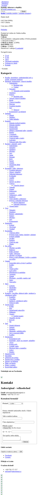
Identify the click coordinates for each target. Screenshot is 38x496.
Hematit (12, 157)
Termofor (12, 274)
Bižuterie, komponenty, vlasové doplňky (18, 81)
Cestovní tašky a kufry (16, 138)
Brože (11, 100)
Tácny (11, 342)
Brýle (11, 291)
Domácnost (9, 337)
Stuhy (11, 280)
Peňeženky (8, 223)
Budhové (12, 197)
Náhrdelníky (13, 83)
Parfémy (12, 240)
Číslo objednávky (8, 422)
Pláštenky (12, 312)
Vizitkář (12, 229)
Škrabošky (12, 288)
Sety (10, 108)
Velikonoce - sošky (15, 195)
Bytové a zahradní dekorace (18, 200)
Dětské (11, 115)
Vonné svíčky (13, 269)
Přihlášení (4, 4)
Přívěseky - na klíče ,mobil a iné (20, 278)
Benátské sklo (18, 85)
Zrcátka (11, 238)
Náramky (12, 89)
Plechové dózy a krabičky (17, 348)
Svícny (11, 180)
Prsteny (11, 95)
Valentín (12, 187)
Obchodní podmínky (12, 61)
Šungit (11, 161)
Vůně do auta (13, 242)
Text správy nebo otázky (11, 435)
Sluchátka (8, 356)
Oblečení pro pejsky (11, 358)
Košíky (11, 265)
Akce (7, 59)
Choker (16, 87)
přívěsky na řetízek (15, 255)
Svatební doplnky (15, 106)
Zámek (11, 276)
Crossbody (12, 134)
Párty (7, 284)
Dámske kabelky (14, 125)
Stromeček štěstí (14, 165)
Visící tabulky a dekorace (17, 199)
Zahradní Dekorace (20, 204)
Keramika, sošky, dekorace (14, 168)
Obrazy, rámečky (15, 172)
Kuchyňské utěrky (11, 367)
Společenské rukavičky (17, 310)
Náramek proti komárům (22, 91)
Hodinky (12, 329)
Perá (10, 267)
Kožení (11, 225)
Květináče (12, 176)
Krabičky (12, 297)
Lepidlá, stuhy (14, 346)
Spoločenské (13, 129)
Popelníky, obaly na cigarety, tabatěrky (22, 340)
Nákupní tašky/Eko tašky (17, 142)
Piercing (12, 104)
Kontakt (4, 5)
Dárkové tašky (14, 303)
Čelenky (12, 286)
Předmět (5, 403)
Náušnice (12, 93)
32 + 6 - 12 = (7, 432)
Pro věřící (8, 246)
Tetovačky (12, 282)
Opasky (11, 314)
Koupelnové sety (15, 339)
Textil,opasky (9, 305)
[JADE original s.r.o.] (8, 9)
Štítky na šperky (10, 363)
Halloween (13, 191)
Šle (10, 322)
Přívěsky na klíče (15, 248)
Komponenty (13, 221)
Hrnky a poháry (10, 365)
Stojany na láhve (14, 182)
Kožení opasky (19, 316)
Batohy (11, 132)
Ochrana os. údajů (11, 63)
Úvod (7, 56)
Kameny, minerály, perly (13, 144)
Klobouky (12, 289)
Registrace (5, 2)
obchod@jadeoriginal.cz (13, 471)
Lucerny (12, 193)
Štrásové (16, 110)
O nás (7, 57)
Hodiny (11, 352)
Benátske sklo (18, 96)
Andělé (11, 178)
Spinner (11, 327)
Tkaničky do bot (14, 318)
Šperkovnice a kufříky (12, 359)
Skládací (12, 117)
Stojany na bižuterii (11, 361)
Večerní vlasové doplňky (17, 98)
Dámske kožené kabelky (17, 123)
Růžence (12, 250)
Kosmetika (8, 231)
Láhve (11, 350)
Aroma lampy (13, 206)
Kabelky (8, 121)
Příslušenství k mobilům (17, 272)
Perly (11, 159)
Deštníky (8, 113)
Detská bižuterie (14, 325)
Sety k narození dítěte (16, 333)
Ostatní (11, 163)
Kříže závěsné (14, 252)
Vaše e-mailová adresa (10, 416)
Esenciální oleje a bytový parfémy (20, 263)
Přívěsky (12, 151)
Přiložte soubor (8, 426)
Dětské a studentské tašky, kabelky (20, 130)
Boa (10, 308)
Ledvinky (12, 140)
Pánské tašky (13, 127)
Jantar (11, 155)
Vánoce (11, 183)
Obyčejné (12, 227)
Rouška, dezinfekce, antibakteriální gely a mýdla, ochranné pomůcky (19, 78)
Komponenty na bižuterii (17, 112)
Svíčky (11, 166)
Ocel (6, 208)
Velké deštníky (14, 119)
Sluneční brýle (10, 354)
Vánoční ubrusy (19, 185)
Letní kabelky (13, 136)
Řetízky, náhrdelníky (16, 214)
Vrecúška (12, 299)
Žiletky (11, 244)
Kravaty (12, 320)
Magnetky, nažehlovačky (17, 331)
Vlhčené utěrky (14, 233)
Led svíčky (13, 270)
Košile (11, 306)
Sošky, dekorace (14, 253)
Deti (6, 323)
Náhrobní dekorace (15, 174)
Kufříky (12, 335)
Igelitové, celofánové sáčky (18, 301)
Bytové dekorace (19, 202)
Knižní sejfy (13, 344)
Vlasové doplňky (15, 102)
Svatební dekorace (15, 170)
